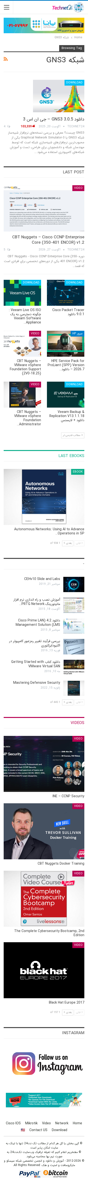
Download (74, 82)
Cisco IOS (13, 1123)
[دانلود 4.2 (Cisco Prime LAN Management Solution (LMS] (73, 626)
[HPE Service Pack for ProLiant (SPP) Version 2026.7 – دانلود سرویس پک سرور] (65, 344)
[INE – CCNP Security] (44, 764)
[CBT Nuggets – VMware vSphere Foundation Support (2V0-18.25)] (22, 344)
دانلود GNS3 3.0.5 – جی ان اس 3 (53, 119)
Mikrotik (31, 1123)
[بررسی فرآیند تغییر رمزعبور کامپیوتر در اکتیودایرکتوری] (73, 646)
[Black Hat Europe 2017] (44, 970)
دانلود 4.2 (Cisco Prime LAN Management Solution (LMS (38, 623)
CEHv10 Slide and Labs (42, 579)
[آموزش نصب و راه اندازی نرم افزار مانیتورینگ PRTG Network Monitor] (73, 605)
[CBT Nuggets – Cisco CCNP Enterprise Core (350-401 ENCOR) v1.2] (44, 208)
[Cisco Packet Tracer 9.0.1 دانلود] (65, 293)
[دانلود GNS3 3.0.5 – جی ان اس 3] (58, 96)
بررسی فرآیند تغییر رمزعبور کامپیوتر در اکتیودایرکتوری (34, 643)
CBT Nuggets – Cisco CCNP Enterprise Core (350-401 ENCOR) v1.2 (48, 240)
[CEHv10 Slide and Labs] (73, 584)
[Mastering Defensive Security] (73, 688)
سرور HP (77, 333)
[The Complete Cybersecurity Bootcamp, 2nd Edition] (44, 899)
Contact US (38, 1130)
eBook (78, 471)
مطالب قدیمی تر (72, 435)
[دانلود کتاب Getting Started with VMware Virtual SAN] (73, 667)
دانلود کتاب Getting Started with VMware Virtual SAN (35, 664)
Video (78, 188)
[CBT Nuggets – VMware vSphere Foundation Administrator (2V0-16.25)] (22, 395)
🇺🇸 (23, 1130)
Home (77, 1123)
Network (61, 1123)
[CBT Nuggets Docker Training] (44, 831)
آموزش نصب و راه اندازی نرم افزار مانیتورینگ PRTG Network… (36, 602)
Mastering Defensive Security (36, 682)
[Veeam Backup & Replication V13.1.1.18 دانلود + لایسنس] (65, 395)
